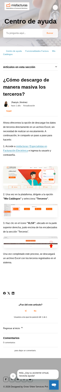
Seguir (9, 111)
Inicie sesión (8, 350)
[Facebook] (4, 293)
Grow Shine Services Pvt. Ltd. (38, 386)
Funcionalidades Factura (37, 51)
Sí (26, 311)
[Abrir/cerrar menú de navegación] (55, 7)
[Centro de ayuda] (18, 11)
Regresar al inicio (11, 328)
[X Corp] (8, 293)
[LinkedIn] (13, 293)
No (35, 311)
